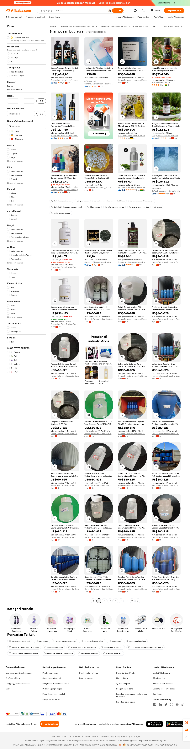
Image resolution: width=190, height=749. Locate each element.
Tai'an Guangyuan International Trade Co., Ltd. (166, 191)
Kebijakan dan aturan (51, 699)
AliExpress (55, 736)
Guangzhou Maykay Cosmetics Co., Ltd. (65, 135)
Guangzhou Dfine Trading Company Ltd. (65, 267)
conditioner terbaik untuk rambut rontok (147, 647)
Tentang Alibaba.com (15, 667)
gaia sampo (84, 201)
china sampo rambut (62, 213)
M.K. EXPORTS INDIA (161, 82)
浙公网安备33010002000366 (140, 745)
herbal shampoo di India (21, 641)
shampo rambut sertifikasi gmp (83, 647)
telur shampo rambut (140, 207)
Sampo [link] (155, 26)
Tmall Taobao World (81, 736)
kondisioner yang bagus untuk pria (59, 653)
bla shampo (116, 641)
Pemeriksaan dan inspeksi (53, 694)
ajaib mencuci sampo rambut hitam (111, 201)
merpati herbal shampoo (113, 647)
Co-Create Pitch (13, 678)
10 (132, 601)
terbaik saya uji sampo (63, 201)
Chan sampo (95, 207)
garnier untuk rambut (89, 653)
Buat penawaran (86, 678)
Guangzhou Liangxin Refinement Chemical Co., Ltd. (65, 80)
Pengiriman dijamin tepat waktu (55, 683)
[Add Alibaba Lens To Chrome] (49, 724)
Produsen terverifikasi (88, 673)
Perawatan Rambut (140, 26)
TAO (117, 736)
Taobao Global (106, 736)
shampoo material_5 (114, 653)
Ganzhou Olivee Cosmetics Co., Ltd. (98, 84)
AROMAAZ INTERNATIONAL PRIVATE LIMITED (132, 187)
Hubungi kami (122, 678)
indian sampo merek (55, 647)
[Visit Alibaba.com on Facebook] (154, 704)
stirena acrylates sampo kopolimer (25, 647)
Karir (7, 689)
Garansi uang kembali (51, 678)
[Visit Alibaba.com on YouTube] (177, 704)
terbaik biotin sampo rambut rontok (68, 207)
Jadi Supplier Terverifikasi (164, 689)
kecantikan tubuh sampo (66, 641)
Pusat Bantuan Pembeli (126, 673)
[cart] (144, 11)
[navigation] (26, 313)
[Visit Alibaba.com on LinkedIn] (160, 704)
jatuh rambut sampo (116, 207)
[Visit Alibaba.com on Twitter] (166, 704)
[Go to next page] (137, 600)
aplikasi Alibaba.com (133, 724)
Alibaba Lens (22, 724)
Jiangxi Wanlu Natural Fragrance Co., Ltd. (166, 135)
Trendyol (124, 736)
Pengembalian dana (124, 689)
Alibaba (53, 26)
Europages (135, 736)
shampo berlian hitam (137, 641)
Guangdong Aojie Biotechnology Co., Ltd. (65, 190)
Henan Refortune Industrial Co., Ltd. (132, 80)
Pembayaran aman (50, 673)
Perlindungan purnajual (52, 689)
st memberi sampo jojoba (93, 641)
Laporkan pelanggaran (125, 702)
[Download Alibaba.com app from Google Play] (175, 724)
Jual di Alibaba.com (161, 673)
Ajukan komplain (123, 683)
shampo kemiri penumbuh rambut (25, 653)
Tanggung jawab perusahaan (18, 683)
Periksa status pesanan (163, 683)
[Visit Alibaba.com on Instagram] (171, 704)
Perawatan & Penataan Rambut (114, 26)
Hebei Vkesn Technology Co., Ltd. (98, 187)
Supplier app (90, 724)
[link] (186, 722)
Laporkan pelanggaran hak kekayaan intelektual (131, 695)
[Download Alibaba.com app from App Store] (154, 724)
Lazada (95, 736)
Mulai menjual (159, 678)
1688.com (66, 736)
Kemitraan (157, 694)
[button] (109, 10)
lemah (159, 207)
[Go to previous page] (93, 600)
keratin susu (43, 641)
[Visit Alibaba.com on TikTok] (182, 704)
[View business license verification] (120, 744)
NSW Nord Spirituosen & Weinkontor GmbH (132, 135)
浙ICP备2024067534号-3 (166, 745)
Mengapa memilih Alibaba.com (19, 673)
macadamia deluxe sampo (143, 201)
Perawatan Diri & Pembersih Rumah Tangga (78, 26)
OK (41, 101)
